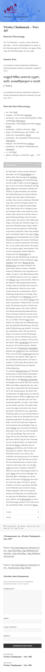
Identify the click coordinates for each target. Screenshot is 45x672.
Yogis (27, 320)
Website (6, 636)
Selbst (13, 474)
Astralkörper (24, 342)
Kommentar (11, 165)
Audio (8, 512)
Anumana (10, 149)
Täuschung (23, 254)
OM (28, 397)
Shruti (28, 135)
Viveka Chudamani (15, 16)
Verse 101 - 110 (8, 528)
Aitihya (31, 144)
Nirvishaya (21, 121)
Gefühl (18, 351)
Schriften (33, 177)
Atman (35, 505)
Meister (12, 280)
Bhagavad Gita (28, 263)
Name (6, 618)
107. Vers (20, 528)
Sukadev (23, 526)
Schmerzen (10, 448)
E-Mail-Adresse (10, 627)
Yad (15, 112)
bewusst (27, 479)
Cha (14, 152)
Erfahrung (18, 180)
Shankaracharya (22, 371)
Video (8, 517)
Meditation (27, 297)
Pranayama (23, 348)
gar (32, 155)
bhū (33, 129)
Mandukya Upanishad (29, 379)
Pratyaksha (10, 141)
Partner (17, 445)
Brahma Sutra (11, 265)
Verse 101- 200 (34, 526)
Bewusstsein (26, 499)
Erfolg (13, 428)
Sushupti (28, 115)
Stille (22, 394)
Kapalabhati (33, 348)
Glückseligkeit (26, 174)
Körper (32, 300)
